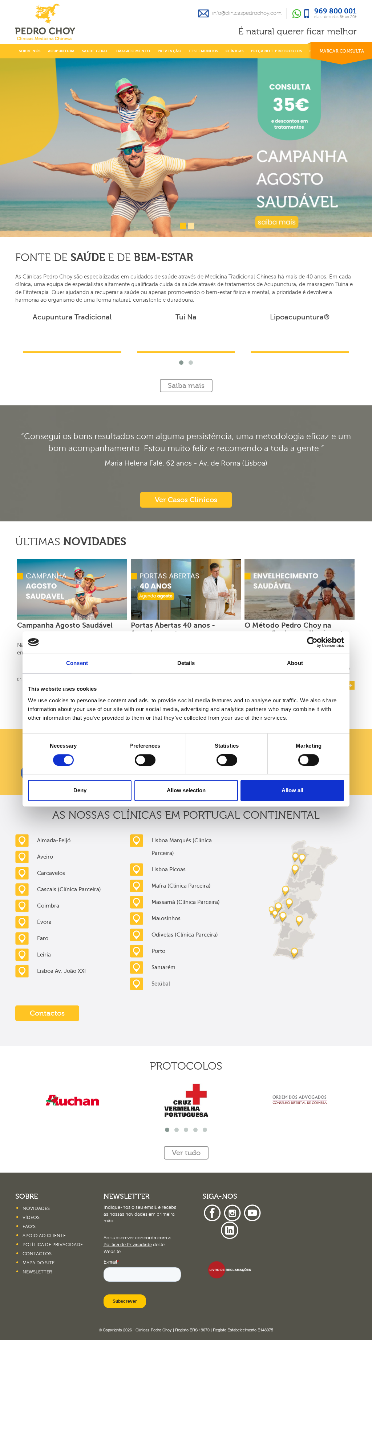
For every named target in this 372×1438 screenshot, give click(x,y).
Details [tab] (186, 663)
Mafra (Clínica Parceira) (181, 984)
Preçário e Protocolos (276, 51)
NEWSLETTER (37, 1369)
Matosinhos (166, 1016)
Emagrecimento (133, 51)
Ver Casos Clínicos (186, 598)
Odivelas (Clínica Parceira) (184, 1033)
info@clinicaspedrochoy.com (247, 13)
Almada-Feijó (53, 938)
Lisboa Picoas (168, 967)
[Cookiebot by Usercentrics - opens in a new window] (312, 642)
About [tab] (295, 663)
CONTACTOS (37, 1351)
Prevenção (170, 51)
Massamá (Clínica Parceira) (185, 1000)
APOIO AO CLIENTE (44, 1333)
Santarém (163, 1065)
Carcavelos (51, 971)
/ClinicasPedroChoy (221, 870)
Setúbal (160, 1081)
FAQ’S (29, 1324)
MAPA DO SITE (38, 1360)
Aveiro (45, 955)
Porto (158, 1049)
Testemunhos (203, 51)
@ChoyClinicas (141, 870)
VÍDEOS (31, 1315)
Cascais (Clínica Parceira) (69, 987)
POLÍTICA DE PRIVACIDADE (53, 1342)
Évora (44, 1020)
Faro (42, 1036)
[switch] (145, 760)
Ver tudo (186, 807)
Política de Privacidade (128, 1342)
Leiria (44, 1052)
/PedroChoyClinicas (56, 870)
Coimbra (48, 1004)
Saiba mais (186, 483)
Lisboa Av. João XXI (61, 1069)
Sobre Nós (30, 51)
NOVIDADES (36, 1306)
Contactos (47, 1111)
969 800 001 (335, 11)
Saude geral (95, 51)
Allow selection (186, 790)
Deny (79, 790)
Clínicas (235, 51)
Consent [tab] (77, 663)
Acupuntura (61, 51)
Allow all (292, 790)
